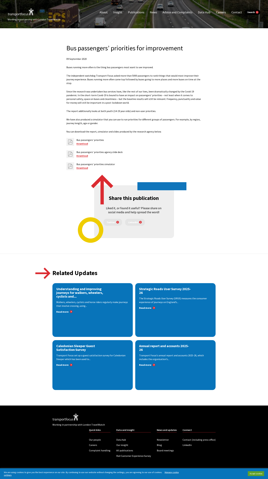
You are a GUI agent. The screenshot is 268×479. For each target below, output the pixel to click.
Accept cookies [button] (256, 473)
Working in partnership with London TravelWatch (34, 19)
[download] (70, 142)
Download (82, 143)
